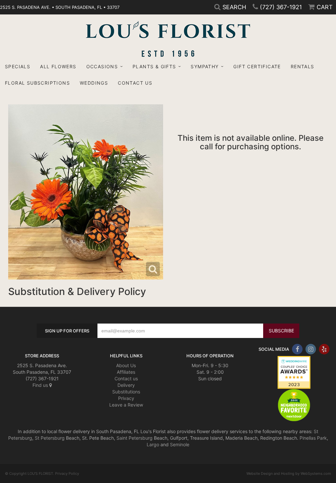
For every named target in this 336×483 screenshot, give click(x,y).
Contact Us (135, 83)
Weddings (94, 83)
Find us (40, 385)
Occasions (102, 66)
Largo (153, 444)
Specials (17, 66)
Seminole (179, 444)
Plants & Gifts (154, 66)
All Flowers (58, 66)
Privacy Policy (67, 473)
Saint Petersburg (134, 438)
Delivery (126, 385)
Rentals (302, 66)
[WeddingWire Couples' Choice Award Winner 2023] (294, 372)
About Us (126, 365)
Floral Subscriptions (37, 83)
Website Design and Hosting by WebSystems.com (288, 473)
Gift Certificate (257, 66)
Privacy (126, 398)
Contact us (126, 378)
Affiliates (126, 372)
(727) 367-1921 (281, 7)
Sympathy (205, 66)
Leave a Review (126, 405)
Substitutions (126, 391)
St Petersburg (50, 438)
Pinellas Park (313, 438)
